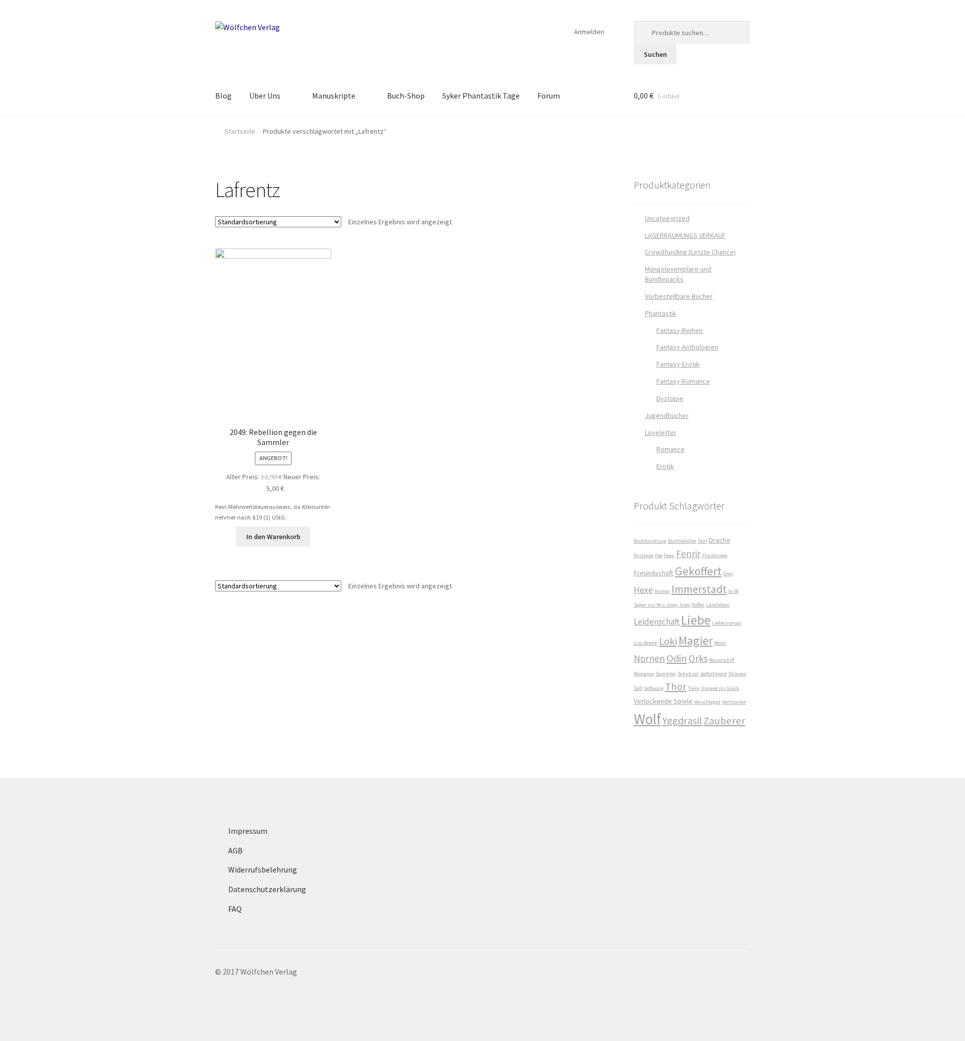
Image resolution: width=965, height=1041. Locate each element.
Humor (662, 591)
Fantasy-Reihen (679, 330)
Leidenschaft (657, 621)
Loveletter (661, 432)
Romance (670, 449)
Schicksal (688, 673)
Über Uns (264, 96)
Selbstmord (713, 673)
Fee (658, 555)
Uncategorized (667, 218)
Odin (676, 658)
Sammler (665, 673)
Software (653, 688)
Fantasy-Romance (683, 381)
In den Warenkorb (273, 536)
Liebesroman (726, 623)
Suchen (655, 54)
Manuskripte (333, 96)
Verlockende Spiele (663, 701)
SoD (638, 688)
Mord (720, 643)
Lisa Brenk (645, 643)
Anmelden (589, 31)
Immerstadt (699, 589)
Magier (696, 640)
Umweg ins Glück (720, 688)
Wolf (647, 719)
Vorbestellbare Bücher (679, 296)
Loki (668, 641)
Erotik (665, 466)
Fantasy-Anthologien (687, 347)
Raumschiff (721, 660)
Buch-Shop (406, 96)
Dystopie (670, 398)
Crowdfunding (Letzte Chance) (690, 251)
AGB (235, 850)
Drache (719, 540)
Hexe (643, 589)
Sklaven (737, 673)
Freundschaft (653, 572)
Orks (698, 658)
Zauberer (724, 720)
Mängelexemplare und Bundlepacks (678, 274)
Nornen (649, 658)
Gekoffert (698, 571)
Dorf (702, 541)
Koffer (698, 604)
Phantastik (661, 313)
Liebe (696, 620)
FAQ (235, 909)
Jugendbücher (667, 415)
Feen (669, 555)
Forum (548, 96)
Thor (676, 686)
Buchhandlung (650, 541)
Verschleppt (707, 702)
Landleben (718, 604)
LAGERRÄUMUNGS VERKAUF (685, 235)
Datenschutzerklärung (267, 889)
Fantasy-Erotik (678, 364)
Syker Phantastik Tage (481, 96)
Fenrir (688, 554)
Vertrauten (734, 702)
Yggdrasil (682, 720)
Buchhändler (682, 541)
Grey (728, 573)
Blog (223, 96)
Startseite (240, 131)
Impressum (247, 831)
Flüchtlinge (714, 555)
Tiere (693, 688)
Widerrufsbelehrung (262, 869)
